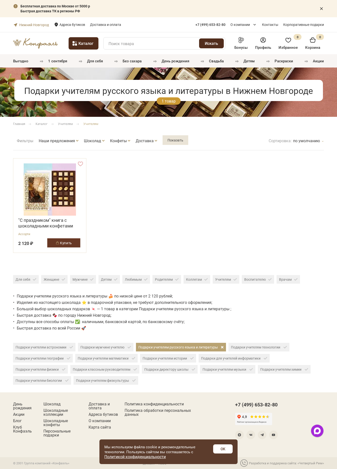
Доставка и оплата (105, 24)
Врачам (285, 279)
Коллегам (194, 279)
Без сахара (132, 60)
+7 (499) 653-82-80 (256, 404)
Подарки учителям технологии (256, 347)
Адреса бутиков (72, 24)
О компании (240, 24)
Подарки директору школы (166, 369)
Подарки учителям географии (40, 358)
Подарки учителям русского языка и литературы (178, 347)
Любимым (133, 279)
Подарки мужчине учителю (102, 347)
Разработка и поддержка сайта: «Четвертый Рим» (286, 463)
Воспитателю (255, 279)
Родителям (164, 279)
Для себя (95, 60)
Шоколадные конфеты (55, 423)
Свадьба (216, 60)
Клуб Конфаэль (22, 429)
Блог (17, 421)
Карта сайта (100, 427)
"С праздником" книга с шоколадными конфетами (45, 223)
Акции (318, 60)
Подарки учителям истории (165, 358)
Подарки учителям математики (103, 358)
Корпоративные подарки (303, 24)
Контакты (270, 24)
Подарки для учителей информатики (231, 358)
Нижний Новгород (34, 24)
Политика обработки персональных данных (158, 412)
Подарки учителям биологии (39, 380)
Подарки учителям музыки (225, 369)
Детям (249, 60)
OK (223, 448)
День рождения (175, 60)
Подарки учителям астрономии (41, 347)
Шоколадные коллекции (55, 412)
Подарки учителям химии (281, 369)
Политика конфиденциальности (154, 404)
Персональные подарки (57, 433)
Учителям (223, 279)
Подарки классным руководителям (102, 369)
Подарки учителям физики (37, 369)
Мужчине (80, 279)
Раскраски (284, 60)
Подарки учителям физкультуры (103, 380)
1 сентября (57, 60)
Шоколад (52, 404)
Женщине (51, 279)
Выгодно (20, 60)
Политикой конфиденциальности (135, 456)
